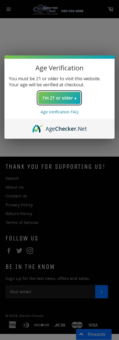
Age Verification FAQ (59, 111)
